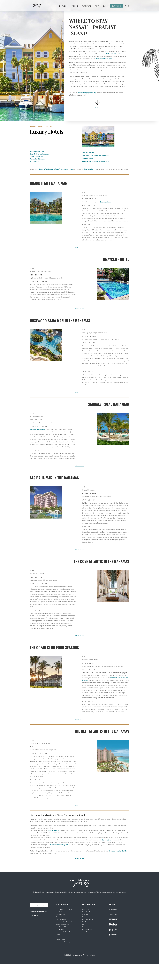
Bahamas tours (107, 840)
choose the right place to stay (87, 92)
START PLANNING (116, 6)
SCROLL (97, 107)
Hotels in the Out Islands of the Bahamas (95, 161)
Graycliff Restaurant (54, 830)
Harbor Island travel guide (104, 59)
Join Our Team (87, 932)
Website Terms (87, 929)
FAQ (83, 924)
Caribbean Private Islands (64, 922)
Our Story (85, 914)
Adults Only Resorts (62, 917)
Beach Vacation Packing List (59, 845)
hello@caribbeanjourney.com (38, 911)
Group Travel (60, 929)
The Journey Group (89, 955)
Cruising (58, 937)
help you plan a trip (90, 169)
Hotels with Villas (61, 927)
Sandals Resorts (61, 939)
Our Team (85, 922)
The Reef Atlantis (87, 158)
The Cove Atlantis (88, 153)
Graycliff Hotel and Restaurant (39, 154)
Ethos (84, 917)
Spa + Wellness (61, 914)
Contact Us (85, 909)
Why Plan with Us (87, 919)
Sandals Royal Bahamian (38, 159)
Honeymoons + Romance (64, 909)
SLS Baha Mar (34, 161)
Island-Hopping (61, 919)
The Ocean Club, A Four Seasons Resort (95, 156)
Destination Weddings (63, 942)
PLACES (64, 6)
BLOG (104, 6)
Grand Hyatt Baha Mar (37, 151)
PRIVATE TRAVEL (86, 6)
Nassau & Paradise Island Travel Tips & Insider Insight (56, 169)
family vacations (105, 202)
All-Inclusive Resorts (62, 924)
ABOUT (97, 6)
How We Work (87, 912)
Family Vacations (61, 912)
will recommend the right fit (117, 851)
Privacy (84, 927)
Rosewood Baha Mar (36, 156)
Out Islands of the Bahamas (114, 54)
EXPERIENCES (74, 6)
